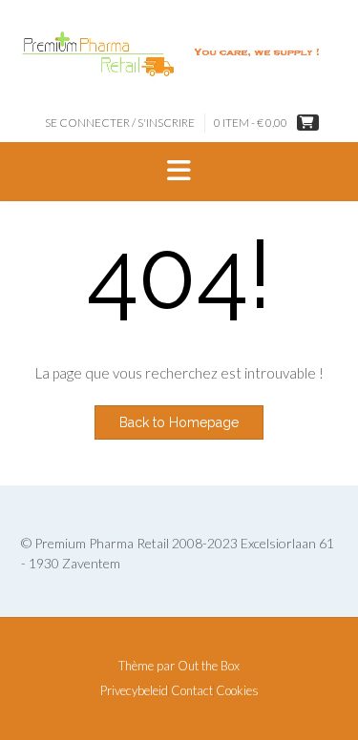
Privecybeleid (134, 691)
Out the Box (209, 665)
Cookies (237, 691)
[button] (179, 171)
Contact (192, 691)
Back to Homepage (179, 422)
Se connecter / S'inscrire (120, 122)
